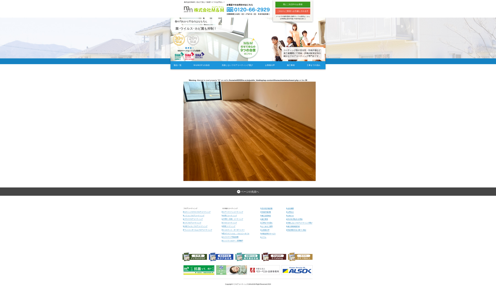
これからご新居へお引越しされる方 (292, 11)
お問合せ (291, 212)
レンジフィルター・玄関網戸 (233, 241)
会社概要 (291, 208)
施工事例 (291, 65)
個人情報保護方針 (294, 226)
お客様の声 (270, 65)
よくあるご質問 (267, 226)
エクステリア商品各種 (230, 237)
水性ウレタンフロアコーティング (195, 226)
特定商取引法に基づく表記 (297, 230)
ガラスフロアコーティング (193, 219)
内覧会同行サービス (269, 234)
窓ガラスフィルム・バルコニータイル (236, 233)
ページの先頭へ (250, 191)
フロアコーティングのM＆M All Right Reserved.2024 (252, 284)
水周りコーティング (230, 215)
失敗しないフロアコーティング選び (237, 65)
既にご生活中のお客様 (293, 4)
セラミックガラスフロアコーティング (197, 212)
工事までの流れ (313, 65)
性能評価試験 (266, 212)
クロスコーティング (230, 223)
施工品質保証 (266, 216)
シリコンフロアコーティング (194, 215)
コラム (264, 237)
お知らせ (291, 216)
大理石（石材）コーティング (233, 219)
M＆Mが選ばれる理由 (295, 219)
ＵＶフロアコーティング (192, 223)
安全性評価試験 (267, 208)
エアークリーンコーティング (233, 212)
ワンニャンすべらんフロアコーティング (198, 230)
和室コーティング (229, 226)
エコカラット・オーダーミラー (234, 230)
